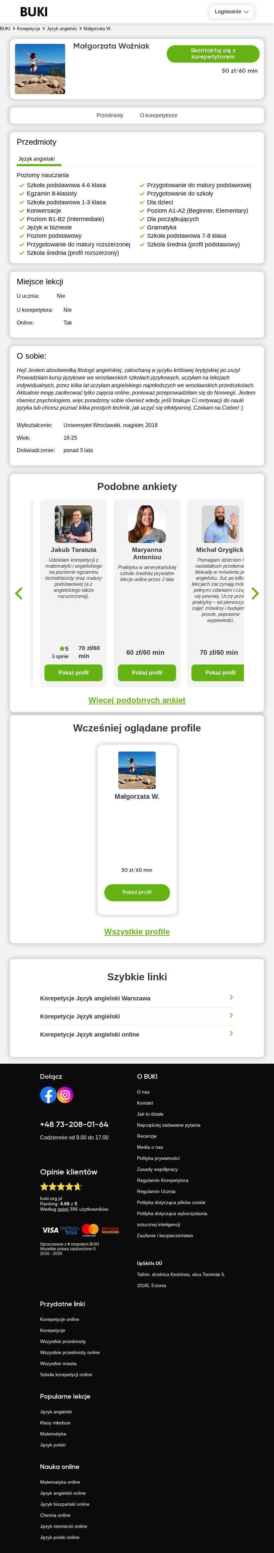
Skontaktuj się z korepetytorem (213, 54)
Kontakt (145, 1103)
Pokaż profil (73, 673)
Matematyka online (60, 1482)
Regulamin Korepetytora (162, 1180)
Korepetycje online (59, 1319)
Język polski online (60, 1537)
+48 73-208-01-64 (74, 1125)
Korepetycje (52, 1330)
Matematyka (53, 1433)
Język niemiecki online (63, 1526)
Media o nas (150, 1147)
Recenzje (147, 1136)
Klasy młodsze (55, 1422)
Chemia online (55, 1515)
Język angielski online (63, 1493)
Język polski (52, 1445)
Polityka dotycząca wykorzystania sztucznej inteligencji (172, 1219)
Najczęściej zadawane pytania (168, 1125)
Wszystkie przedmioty (63, 1341)
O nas (143, 1092)
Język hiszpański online (65, 1504)
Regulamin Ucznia (156, 1191)
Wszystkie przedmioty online (70, 1352)
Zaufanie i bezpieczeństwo (165, 1235)
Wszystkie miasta (58, 1363)
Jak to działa (150, 1114)
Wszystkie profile (137, 931)
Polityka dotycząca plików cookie (171, 1202)
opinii (62, 1209)
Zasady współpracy (157, 1169)
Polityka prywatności (158, 1158)
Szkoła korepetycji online (66, 1374)
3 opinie (60, 656)
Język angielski (56, 1411)
